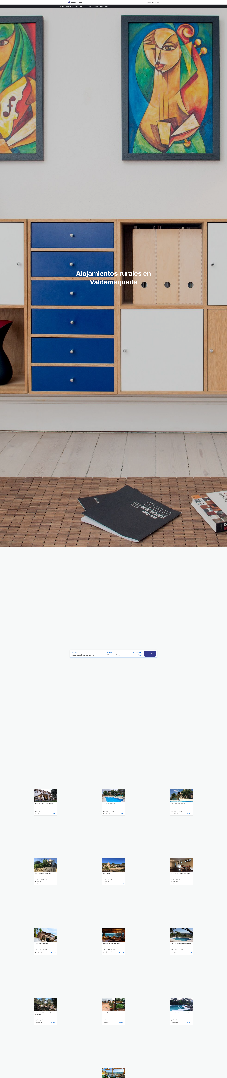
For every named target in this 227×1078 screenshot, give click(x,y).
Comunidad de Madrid (86, 6)
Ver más (53, 813)
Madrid (96, 6)
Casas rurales (74, 6)
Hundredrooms (64, 6)
